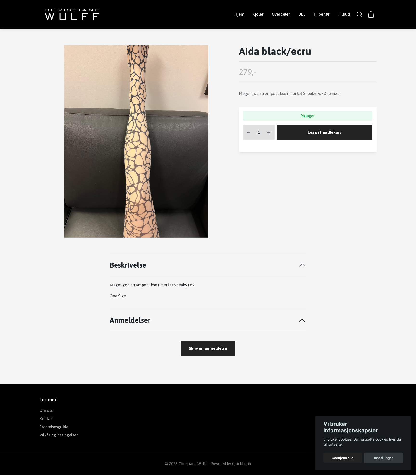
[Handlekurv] (371, 14)
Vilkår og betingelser (58, 435)
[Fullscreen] (136, 141)
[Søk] (359, 14)
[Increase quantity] (268, 132)
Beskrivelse (128, 265)
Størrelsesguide (53, 426)
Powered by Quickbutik (231, 464)
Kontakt (46, 418)
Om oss (46, 410)
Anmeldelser (130, 320)
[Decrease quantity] (248, 132)
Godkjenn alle (342, 458)
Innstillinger (383, 458)
